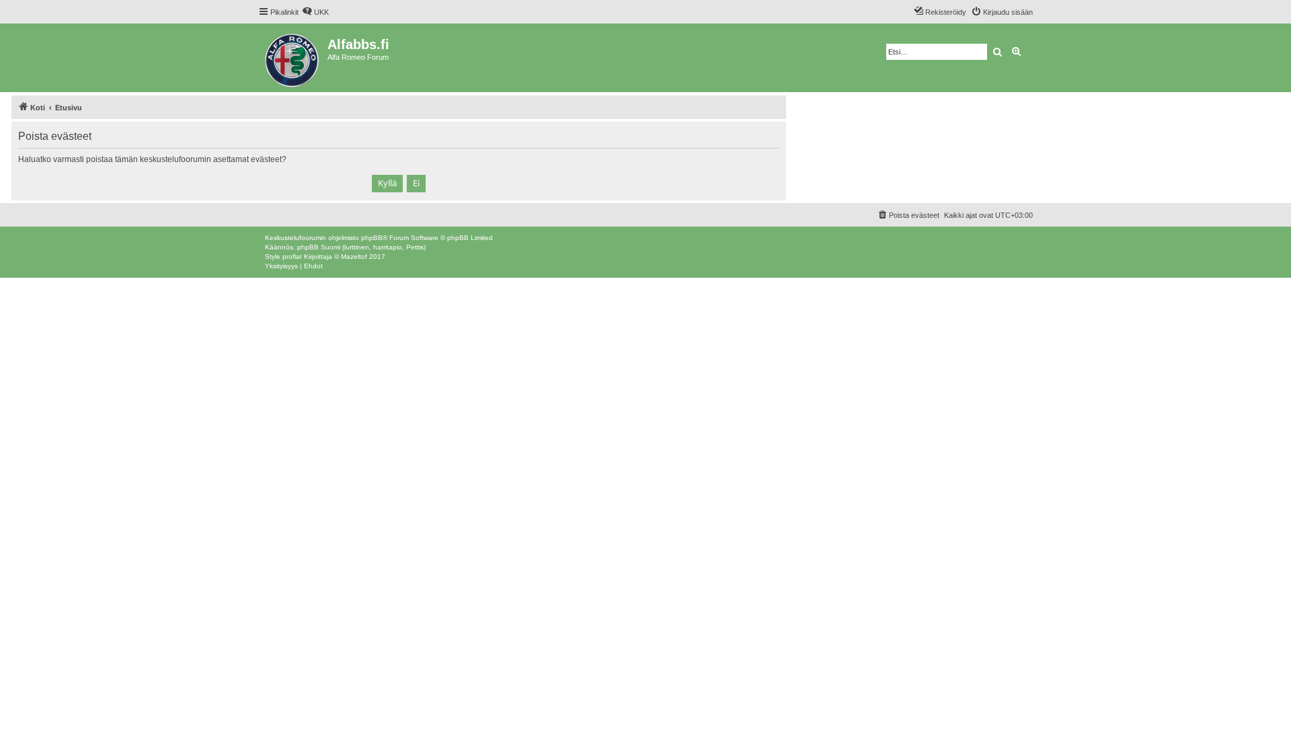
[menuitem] (315, 12)
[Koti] (292, 58)
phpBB (372, 237)
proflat (292, 256)
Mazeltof (354, 256)
